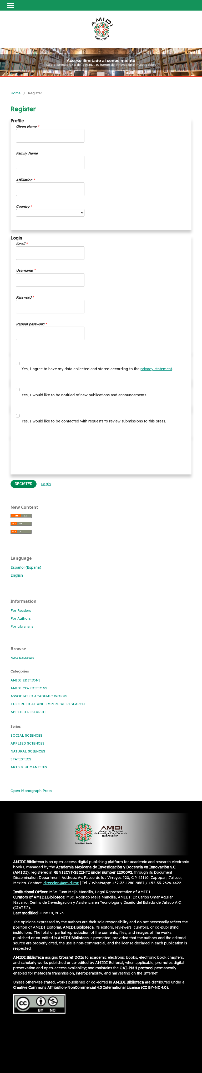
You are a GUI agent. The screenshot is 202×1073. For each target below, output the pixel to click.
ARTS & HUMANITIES (29, 767)
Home (16, 93)
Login (46, 484)
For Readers (21, 610)
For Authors (21, 618)
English (17, 575)
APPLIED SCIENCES (27, 743)
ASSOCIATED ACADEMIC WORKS (39, 696)
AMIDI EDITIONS (26, 680)
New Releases (22, 658)
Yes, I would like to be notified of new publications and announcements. (84, 395)
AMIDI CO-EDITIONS (29, 688)
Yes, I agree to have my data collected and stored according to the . (97, 368)
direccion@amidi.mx (61, 883)
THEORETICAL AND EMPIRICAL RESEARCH (48, 704)
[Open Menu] (10, 5)
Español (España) (26, 567)
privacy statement (156, 368)
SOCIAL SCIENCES (26, 735)
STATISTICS (21, 759)
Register (23, 484)
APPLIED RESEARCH (28, 712)
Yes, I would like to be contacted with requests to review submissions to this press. (93, 421)
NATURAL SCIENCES (28, 751)
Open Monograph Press (31, 790)
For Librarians (22, 626)
